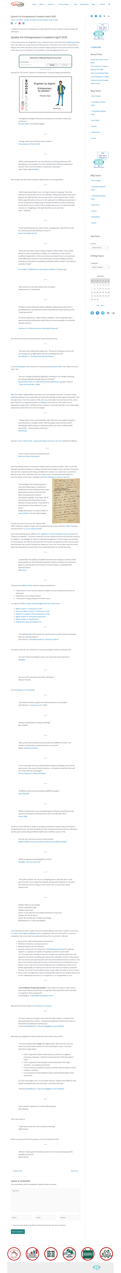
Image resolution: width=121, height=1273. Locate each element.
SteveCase (32, 233)
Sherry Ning (22, 816)
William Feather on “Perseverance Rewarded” (31, 617)
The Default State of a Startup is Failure (43, 639)
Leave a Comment (17, 20)
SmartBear (34, 169)
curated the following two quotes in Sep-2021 (54, 477)
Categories (94, 263)
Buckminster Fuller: (55, 367)
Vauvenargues (23, 144)
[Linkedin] (23, 23)
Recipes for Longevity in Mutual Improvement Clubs (33, 614)
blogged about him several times (49, 603)
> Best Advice (95, 120)
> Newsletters (95, 132)
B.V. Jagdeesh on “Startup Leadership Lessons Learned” (56, 534)
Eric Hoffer (22, 269)
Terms (44, 69)
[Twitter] (16, 23)
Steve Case (22, 233)
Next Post (75, 1171)
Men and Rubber (40, 773)
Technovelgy (22, 933)
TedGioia (31, 1026)
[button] (44, 4)
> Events (93, 138)
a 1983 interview (40, 382)
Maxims (33, 144)
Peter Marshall (23, 793)
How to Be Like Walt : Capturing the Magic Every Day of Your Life (40, 441)
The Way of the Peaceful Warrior (42, 356)
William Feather (27, 585)
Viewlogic (43, 402)
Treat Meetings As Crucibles (100, 77)
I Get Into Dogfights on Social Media (50, 1026)
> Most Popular (96, 96)
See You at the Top (33, 862)
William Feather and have (29, 603)
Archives (93, 244)
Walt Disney (22, 431)
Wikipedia (33, 933)
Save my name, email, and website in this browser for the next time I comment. (39, 1225)
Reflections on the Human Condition (42, 269)
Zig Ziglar (21, 659)
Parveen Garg (23, 124)
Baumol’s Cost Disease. (44, 1006)
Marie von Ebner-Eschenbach (29, 456)
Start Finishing (29, 690)
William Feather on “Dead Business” (27, 619)
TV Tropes (14, 933)
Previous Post (16, 1171)
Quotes (26, 20)
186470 (68, 526)
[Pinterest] (19, 23)
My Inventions (33, 748)
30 (97, 299)
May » (103, 305)
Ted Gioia (21, 328)
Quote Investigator (19, 367)
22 (95, 296)
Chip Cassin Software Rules (99, 73)
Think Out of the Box (26, 384)
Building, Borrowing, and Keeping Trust (29, 622)
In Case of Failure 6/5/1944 (32, 529)
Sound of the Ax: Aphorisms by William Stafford (49, 842)
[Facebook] (12, 23)
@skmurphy (71, 42)
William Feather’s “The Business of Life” (29, 609)
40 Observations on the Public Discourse (42, 328)
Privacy (49, 69)
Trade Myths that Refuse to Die (41, 996)
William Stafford (24, 842)
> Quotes (94, 126)
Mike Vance (54, 382)
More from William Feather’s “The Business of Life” (33, 611)
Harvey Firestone (24, 773)
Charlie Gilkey (17, 690)
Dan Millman (22, 356)
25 (103, 296)
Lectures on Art (35, 705)
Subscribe (96, 47)
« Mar (98, 305)
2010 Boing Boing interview (56, 949)
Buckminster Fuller (25, 382)
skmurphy (33, 20)
